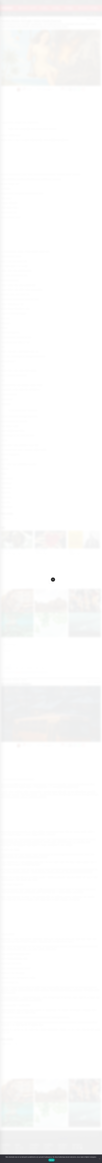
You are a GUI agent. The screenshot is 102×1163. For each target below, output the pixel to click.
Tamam (51, 1160)
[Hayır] (100, 1159)
